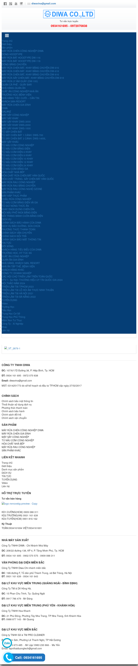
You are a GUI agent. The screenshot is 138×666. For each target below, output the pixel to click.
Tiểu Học (6, 310)
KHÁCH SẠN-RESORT (14, 101)
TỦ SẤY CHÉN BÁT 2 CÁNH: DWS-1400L (24, 138)
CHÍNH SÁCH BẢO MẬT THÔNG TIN (21, 239)
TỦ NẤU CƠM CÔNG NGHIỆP (18, 145)
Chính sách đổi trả (11, 414)
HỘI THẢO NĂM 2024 (13, 283)
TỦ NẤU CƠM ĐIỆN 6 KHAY (17, 152)
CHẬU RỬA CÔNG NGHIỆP (16, 199)
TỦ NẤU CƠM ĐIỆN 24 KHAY (17, 165)
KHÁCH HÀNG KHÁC (13, 269)
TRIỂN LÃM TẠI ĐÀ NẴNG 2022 (19, 296)
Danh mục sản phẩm (13, 469)
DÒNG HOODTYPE (12, 54)
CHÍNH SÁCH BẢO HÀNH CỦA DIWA (21, 222)
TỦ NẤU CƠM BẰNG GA (15, 168)
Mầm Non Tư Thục (12, 320)
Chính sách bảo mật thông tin (17, 401)
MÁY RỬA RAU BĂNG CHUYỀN (19, 185)
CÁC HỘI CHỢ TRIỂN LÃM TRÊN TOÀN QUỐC (27, 276)
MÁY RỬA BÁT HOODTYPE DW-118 (21, 61)
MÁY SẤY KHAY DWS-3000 (16, 121)
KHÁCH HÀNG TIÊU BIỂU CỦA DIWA (21, 249)
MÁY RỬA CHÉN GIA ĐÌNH (16, 104)
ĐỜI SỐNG (7, 246)
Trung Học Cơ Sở (11, 313)
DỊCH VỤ (6, 219)
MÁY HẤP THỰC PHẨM (14, 195)
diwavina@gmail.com (43, 3)
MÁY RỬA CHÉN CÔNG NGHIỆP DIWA (22, 51)
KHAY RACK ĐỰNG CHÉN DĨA (18, 209)
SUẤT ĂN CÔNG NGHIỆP (15, 256)
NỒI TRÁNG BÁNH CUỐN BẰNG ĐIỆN (22, 216)
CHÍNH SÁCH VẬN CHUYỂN (17, 232)
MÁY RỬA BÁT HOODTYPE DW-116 (21, 57)
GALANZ (6, 111)
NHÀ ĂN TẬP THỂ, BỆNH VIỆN (18, 266)
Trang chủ (7, 40)
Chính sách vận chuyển (14, 418)
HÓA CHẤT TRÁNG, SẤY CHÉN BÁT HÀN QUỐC (28, 178)
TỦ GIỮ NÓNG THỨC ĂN (15, 205)
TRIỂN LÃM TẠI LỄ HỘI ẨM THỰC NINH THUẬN (28, 290)
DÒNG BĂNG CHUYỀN (14, 64)
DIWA (5, 108)
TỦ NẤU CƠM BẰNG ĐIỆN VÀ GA (20, 202)
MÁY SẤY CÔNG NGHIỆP (15, 114)
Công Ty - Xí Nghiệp (12, 323)
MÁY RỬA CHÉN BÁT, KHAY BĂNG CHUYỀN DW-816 (30, 74)
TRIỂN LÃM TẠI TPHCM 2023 (18, 286)
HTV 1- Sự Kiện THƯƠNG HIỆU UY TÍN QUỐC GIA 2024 (32, 279)
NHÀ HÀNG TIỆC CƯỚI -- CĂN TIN (20, 98)
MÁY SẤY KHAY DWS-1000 (16, 128)
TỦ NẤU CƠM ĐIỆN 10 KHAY (17, 158)
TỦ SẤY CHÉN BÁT (12, 131)
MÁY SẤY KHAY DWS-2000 (16, 125)
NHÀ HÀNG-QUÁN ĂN (13, 88)
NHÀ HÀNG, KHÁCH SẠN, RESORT (21, 263)
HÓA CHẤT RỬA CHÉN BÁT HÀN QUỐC (23, 175)
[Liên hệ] (8, 656)
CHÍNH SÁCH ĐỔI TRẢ (14, 236)
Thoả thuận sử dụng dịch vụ (17, 404)
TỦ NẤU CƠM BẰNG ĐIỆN (16, 148)
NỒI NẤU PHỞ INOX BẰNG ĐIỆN (19, 212)
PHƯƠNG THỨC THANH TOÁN (18, 229)
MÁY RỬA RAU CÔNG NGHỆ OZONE (22, 189)
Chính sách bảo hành (13, 411)
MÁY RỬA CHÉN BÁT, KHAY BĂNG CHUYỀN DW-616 (30, 67)
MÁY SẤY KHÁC (10, 141)
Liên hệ (6, 330)
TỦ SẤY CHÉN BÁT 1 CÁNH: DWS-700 (22, 135)
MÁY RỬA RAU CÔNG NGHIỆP (18, 182)
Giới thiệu (7, 44)
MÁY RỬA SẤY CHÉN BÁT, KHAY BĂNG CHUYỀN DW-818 (33, 77)
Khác (4, 327)
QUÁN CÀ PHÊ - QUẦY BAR (17, 84)
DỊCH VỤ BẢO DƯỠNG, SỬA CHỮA (21, 226)
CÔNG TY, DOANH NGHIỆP (16, 273)
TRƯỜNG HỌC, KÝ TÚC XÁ (17, 253)
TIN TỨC (6, 242)
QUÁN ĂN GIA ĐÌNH (12, 259)
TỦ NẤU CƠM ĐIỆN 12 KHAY (17, 162)
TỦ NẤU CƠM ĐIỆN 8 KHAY (17, 155)
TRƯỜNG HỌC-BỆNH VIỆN (16, 94)
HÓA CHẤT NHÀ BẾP (13, 172)
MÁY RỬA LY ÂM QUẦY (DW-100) (20, 81)
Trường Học (8, 306)
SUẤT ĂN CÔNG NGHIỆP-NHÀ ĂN (20, 91)
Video (5, 303)
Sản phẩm (7, 47)
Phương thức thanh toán (15, 407)
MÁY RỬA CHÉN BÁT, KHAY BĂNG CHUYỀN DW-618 (30, 71)
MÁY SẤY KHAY (10, 118)
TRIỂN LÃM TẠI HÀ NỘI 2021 (17, 293)
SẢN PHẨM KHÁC (11, 192)
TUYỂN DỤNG (9, 300)
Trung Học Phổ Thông (13, 317)
